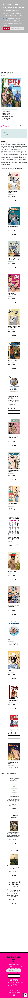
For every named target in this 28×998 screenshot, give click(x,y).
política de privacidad (16, 972)
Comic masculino (11, 119)
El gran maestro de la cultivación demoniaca (14, 884)
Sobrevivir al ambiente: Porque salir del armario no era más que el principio (13, 539)
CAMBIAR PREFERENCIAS (17, 28)
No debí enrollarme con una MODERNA (13, 605)
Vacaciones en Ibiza (12, 360)
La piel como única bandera (12, 192)
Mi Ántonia (14, 850)
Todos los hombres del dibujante (13, 471)
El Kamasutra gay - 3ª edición (13, 763)
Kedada (10, 670)
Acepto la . (14, 972)
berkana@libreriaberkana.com (14, 985)
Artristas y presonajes (13, 226)
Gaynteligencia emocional (13, 780)
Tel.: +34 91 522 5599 (14, 984)
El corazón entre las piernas (12, 504)
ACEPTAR (6, 28)
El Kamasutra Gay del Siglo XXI (13, 397)
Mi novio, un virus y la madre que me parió (13, 436)
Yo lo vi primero (11, 258)
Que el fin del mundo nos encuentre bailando (14, 327)
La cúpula (9, 113)
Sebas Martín (4, 75)
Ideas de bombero (13, 700)
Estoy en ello (11, 293)
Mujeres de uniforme (14, 817)
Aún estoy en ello (14, 729)
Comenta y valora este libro (15, 126)
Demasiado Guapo (12, 571)
